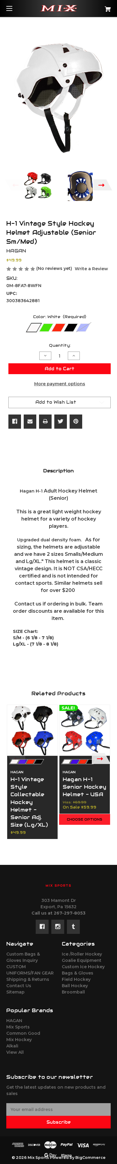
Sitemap (15, 992)
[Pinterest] (76, 421)
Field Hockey (76, 979)
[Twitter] (61, 421)
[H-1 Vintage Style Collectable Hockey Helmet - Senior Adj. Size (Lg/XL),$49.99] (32, 730)
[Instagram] (58, 926)
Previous (14, 184)
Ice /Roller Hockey (82, 954)
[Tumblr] (73, 926)
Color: (59, 316)
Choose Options (84, 819)
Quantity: (59, 345)
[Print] (45, 421)
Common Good (23, 1033)
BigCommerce (90, 1157)
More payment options (59, 383)
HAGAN (14, 1020)
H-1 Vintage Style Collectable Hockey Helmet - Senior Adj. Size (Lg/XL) (29, 802)
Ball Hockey (75, 985)
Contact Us (18, 985)
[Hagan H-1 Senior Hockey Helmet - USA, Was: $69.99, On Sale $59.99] (84, 730)
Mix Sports (18, 1027)
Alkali (12, 1046)
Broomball (73, 992)
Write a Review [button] (91, 268)
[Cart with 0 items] (100, 7)
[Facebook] (15, 421)
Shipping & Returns (27, 979)
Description (58, 471)
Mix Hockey (19, 1039)
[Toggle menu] (14, 8)
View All (15, 1052)
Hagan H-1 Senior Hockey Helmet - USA (84, 787)
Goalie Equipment (81, 960)
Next (102, 184)
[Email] (30, 421)
